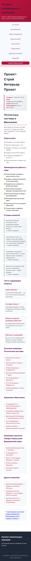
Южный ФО (15, 58)
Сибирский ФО (15, 48)
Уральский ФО (15, 44)
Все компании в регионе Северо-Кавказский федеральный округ (15, 514)
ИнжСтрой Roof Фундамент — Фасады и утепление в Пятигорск (15, 486)
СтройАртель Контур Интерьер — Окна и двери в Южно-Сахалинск (14, 493)
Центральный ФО (15, 29)
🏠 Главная (15, 24)
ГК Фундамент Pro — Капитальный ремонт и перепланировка (13, 406)
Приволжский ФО (15, 39)
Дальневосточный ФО (15, 53)
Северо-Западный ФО (15, 34)
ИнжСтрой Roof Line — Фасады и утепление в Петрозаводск (13, 500)
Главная (4, 16)
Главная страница (12, 518)
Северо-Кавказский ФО (15, 63)
